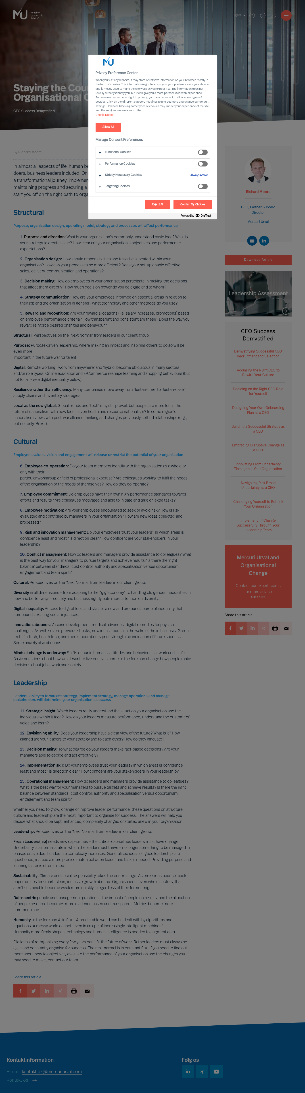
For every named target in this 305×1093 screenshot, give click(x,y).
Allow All (108, 127)
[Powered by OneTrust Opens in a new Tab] (198, 216)
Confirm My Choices (192, 204)
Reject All (157, 204)
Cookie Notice (104, 115)
